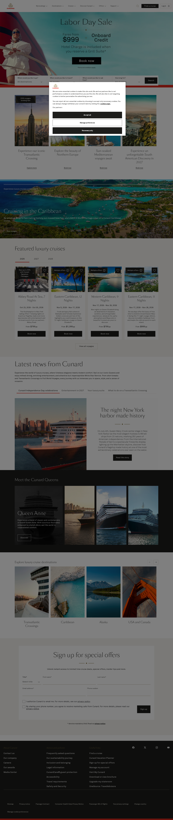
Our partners (57, 107)
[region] (87, 109)
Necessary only (87, 130)
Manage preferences (87, 123)
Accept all (87, 115)
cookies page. (105, 104)
